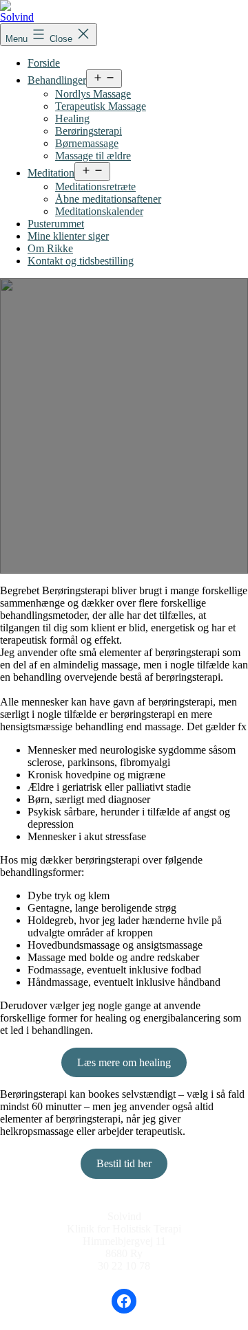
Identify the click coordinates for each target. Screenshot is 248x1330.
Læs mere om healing (124, 1062)
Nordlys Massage (93, 94)
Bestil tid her (124, 1163)
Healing (72, 118)
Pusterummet (56, 223)
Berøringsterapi (88, 131)
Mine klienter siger (68, 236)
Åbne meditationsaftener (108, 199)
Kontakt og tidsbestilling (81, 261)
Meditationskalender (99, 211)
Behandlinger (57, 80)
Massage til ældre (93, 155)
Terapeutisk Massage (100, 106)
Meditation (51, 173)
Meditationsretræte (95, 186)
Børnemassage (86, 143)
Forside (44, 63)
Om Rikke (50, 248)
